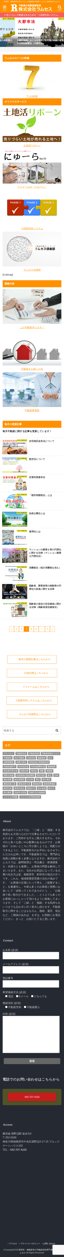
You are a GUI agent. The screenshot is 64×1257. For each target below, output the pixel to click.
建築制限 (51, 766)
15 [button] (55, 48)
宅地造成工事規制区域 (39, 762)
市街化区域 (23, 766)
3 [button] (12, 48)
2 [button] (8, 48)
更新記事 (24, 771)
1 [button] (4, 48)
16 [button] (58, 48)
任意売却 (31, 758)
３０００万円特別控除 (30, 797)
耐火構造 (46, 779)
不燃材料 (7, 758)
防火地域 (42, 788)
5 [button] (19, 48)
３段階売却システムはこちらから (33, 700)
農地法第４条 (9, 784)
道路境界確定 (49, 784)
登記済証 (41, 775)
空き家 (30, 779)
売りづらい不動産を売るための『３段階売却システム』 (33, 15)
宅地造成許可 (9, 766)
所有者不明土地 (10, 771)
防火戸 (51, 788)
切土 (50, 758)
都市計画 (7, 788)
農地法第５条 (24, 784)
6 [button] (22, 48)
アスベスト (8, 753)
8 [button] (30, 48)
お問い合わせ (49, 1244)
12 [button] (44, 48)
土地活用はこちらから (36, 673)
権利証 (34, 771)
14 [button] (51, 48)
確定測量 (7, 779)
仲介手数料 (19, 758)
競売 (38, 779)
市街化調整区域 (38, 766)
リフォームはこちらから (35, 686)
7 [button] (26, 48)
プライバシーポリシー (30, 1244)
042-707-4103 (32, 1097)
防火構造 (7, 792)
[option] (32, 32)
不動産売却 (21, 753)
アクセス (13, 1244)
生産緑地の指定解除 (25, 775)
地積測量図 (8, 762)
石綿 (56, 775)
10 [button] (37, 48)
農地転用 (37, 784)
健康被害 (42, 758)
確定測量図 (19, 779)
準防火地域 (8, 775)
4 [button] (15, 48)
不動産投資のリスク (50, 753)
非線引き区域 (20, 792)
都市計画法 (19, 788)
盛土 (50, 775)
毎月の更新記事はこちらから (34, 659)
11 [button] (40, 48)
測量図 (49, 771)
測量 (42, 771)
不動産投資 (34, 753)
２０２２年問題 (10, 797)
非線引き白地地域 (37, 792)
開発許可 (31, 788)
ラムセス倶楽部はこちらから (34, 714)
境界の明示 (21, 762)
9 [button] (33, 48)
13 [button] (48, 48)
